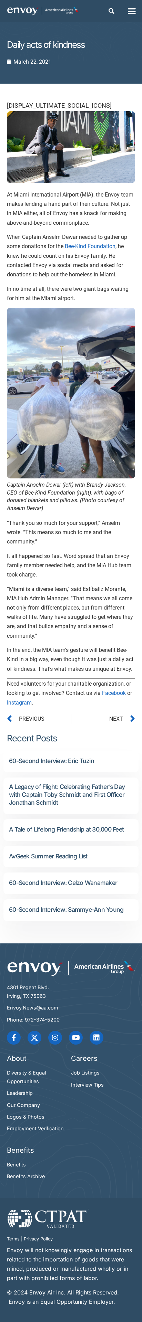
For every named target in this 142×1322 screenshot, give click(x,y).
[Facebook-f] (14, 1038)
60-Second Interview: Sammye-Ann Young (66, 909)
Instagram (19, 702)
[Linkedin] (96, 1038)
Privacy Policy (38, 1238)
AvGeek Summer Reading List (48, 856)
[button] (111, 11)
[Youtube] (76, 1038)
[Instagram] (55, 1038)
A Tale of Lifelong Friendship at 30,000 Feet (66, 829)
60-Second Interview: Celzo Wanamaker (63, 882)
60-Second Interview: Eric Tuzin (51, 760)
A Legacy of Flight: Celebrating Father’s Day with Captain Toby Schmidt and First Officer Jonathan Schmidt (67, 794)
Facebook (114, 693)
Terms (13, 1238)
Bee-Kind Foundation (90, 246)
